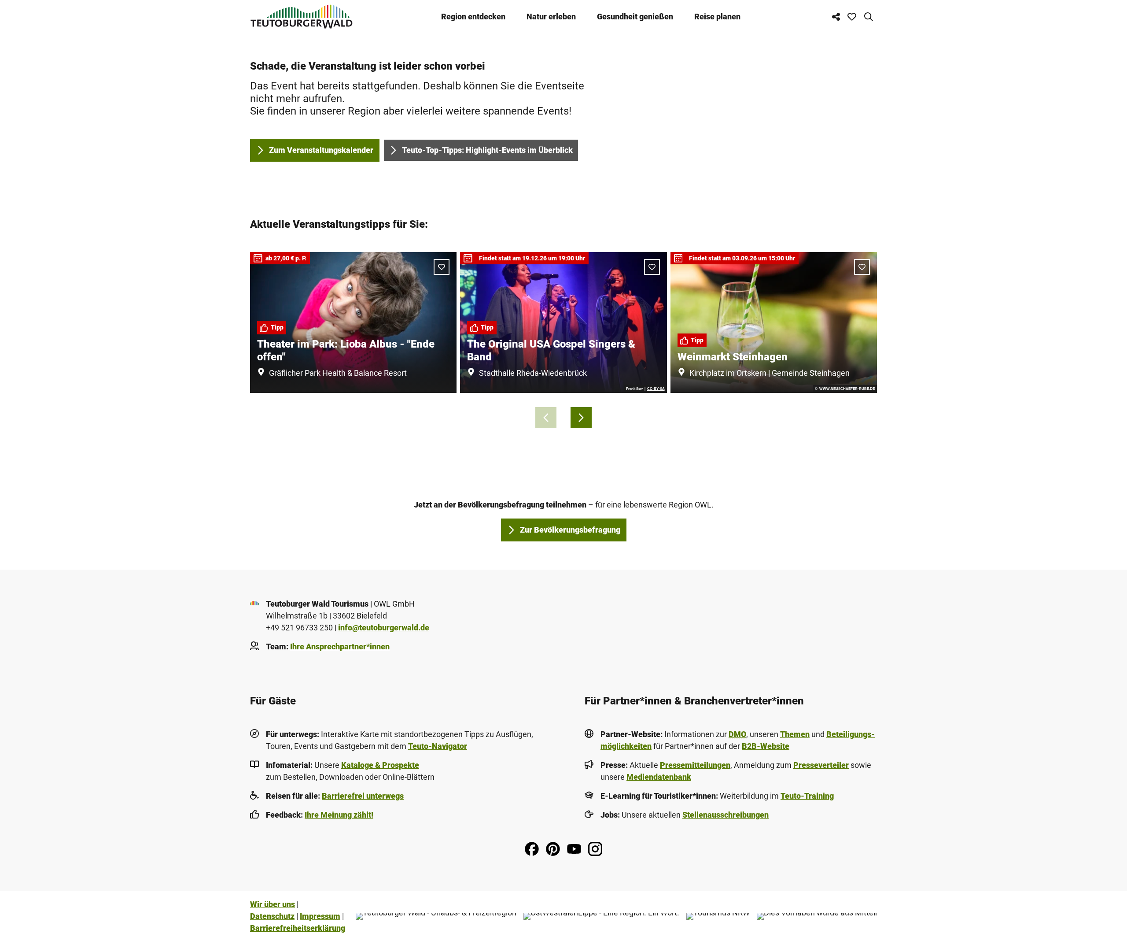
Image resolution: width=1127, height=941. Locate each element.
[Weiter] (581, 417)
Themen (795, 734)
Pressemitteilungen (695, 765)
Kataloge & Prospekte (380, 765)
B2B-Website (765, 746)
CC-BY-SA (656, 389)
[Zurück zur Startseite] (301, 16)
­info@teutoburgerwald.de (383, 627)
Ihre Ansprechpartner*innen (340, 646)
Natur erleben (551, 16)
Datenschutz (272, 916)
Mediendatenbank (658, 777)
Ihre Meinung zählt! (339, 814)
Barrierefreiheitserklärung (297, 928)
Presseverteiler (821, 765)
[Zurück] (545, 417)
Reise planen (717, 16)
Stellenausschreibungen (725, 814)
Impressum (320, 916)
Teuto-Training (807, 795)
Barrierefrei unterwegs (363, 795)
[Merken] (441, 267)
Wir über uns (272, 904)
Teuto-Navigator (437, 746)
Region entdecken (473, 16)
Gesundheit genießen (635, 16)
